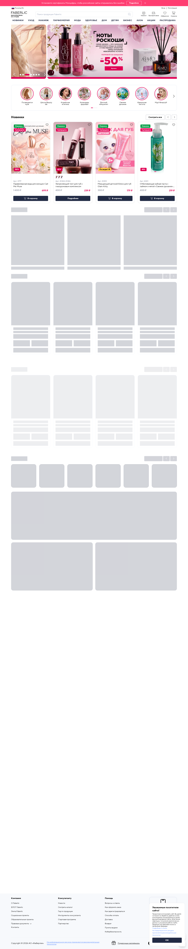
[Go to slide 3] (31, 171)
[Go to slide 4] (32, 171)
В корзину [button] (32, 198)
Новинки (18, 20)
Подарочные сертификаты (129, 943)
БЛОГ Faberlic (17, 907)
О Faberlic (15, 903)
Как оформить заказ (113, 907)
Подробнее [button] (73, 198)
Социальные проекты (20, 915)
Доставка (109, 919)
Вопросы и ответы (112, 903)
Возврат (108, 923)
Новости (61, 903)
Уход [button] (31, 20)
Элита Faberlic (17, 911)
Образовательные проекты (22, 919)
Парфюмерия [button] (61, 20)
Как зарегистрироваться (115, 911)
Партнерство (63, 923)
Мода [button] (77, 20)
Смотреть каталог (65, 907)
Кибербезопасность (113, 932)
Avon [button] (140, 20)
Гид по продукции (65, 911)
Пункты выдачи (111, 928)
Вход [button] (163, 8)
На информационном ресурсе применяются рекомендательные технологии (73, 943)
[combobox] (81, 14)
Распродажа (168, 20)
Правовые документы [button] (20, 924)
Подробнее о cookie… (160, 928)
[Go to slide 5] (33, 171)
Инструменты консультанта (69, 915)
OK (167, 940)
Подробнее (134, 3)
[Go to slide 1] (29, 171)
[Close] (145, 3)
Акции (151, 20)
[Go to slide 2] (30, 171)
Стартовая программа (67, 919)
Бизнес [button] (127, 20)
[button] (94, 3)
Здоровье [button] (91, 20)
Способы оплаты (112, 915)
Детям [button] (115, 20)
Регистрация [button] (172, 8)
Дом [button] (104, 20)
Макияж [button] (43, 20)
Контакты (15, 927)
